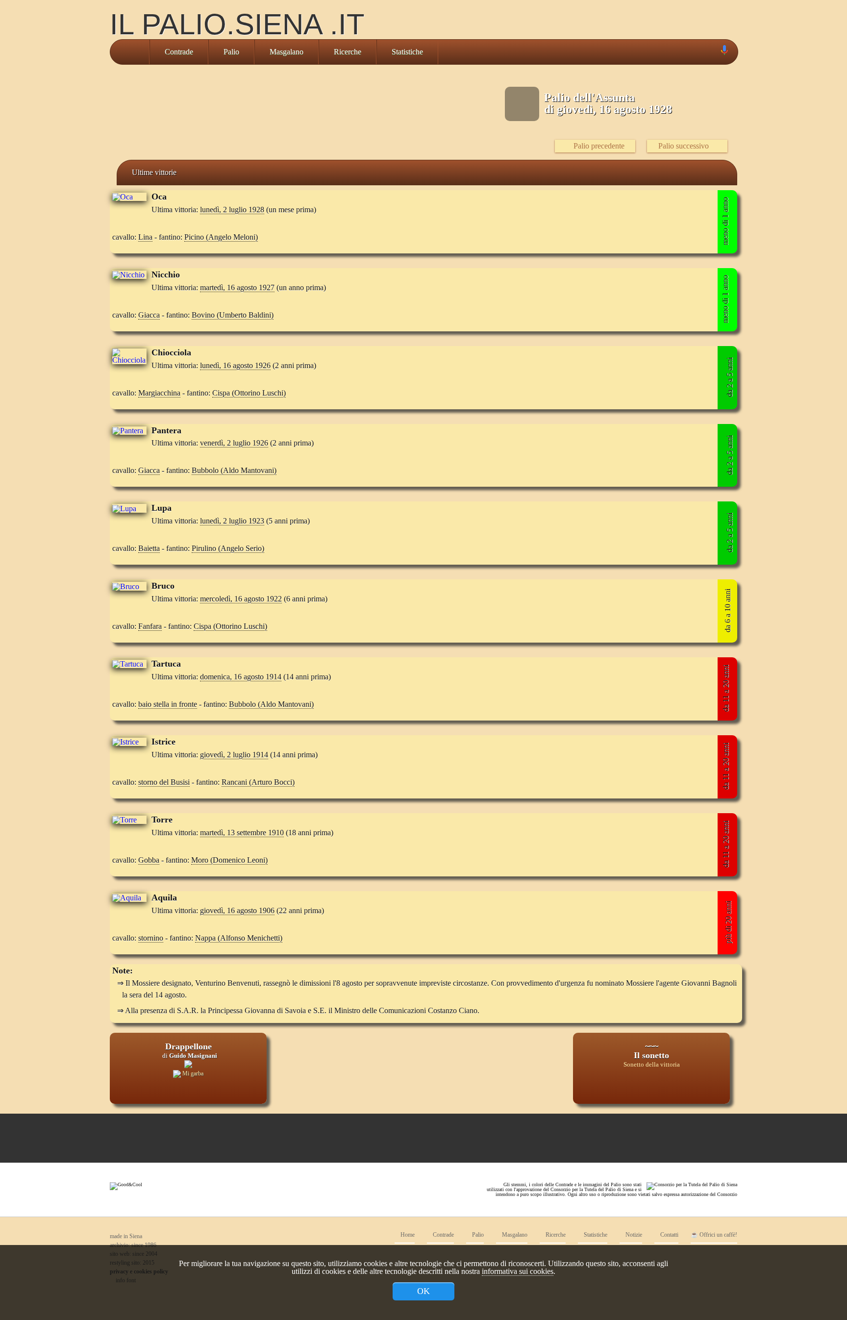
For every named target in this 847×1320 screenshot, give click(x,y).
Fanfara (150, 626)
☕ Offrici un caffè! (714, 1235)
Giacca (149, 315)
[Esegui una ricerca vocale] (724, 52)
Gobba (148, 860)
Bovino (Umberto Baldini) (233, 315)
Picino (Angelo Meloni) (221, 237)
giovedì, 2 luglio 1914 (234, 754)
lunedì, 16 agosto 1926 (235, 365)
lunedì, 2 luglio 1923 (232, 521)
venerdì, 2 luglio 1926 (234, 443)
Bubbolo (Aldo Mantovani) (234, 470)
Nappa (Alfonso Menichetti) (238, 938)
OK (423, 1291)
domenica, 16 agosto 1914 (240, 676)
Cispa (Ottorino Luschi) (249, 393)
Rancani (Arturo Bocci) (258, 782)
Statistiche (407, 52)
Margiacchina (159, 393)
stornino (150, 938)
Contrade (179, 52)
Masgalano (286, 52)
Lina (145, 237)
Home (407, 1235)
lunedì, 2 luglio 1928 (232, 209)
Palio (231, 52)
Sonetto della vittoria (651, 1064)
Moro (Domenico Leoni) (229, 860)
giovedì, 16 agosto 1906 (237, 910)
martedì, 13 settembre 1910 (242, 832)
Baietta (149, 548)
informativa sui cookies (517, 1271)
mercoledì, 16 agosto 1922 (241, 599)
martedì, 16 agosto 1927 (237, 287)
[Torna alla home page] (129, 52)
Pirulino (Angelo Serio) (228, 548)
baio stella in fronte (167, 704)
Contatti (668, 1235)
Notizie (633, 1235)
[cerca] (713, 52)
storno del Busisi (164, 782)
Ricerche (347, 52)
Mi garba (192, 1073)
